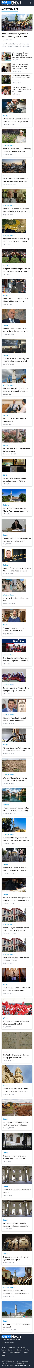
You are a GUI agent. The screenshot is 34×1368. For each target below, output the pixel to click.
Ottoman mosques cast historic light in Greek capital (16, 1258)
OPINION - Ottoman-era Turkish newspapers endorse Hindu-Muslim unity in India (16, 1056)
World (5, 175)
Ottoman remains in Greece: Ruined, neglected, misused (14, 1157)
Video (4, 1353)
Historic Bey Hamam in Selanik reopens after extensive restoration (20, 66)
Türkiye (5, 116)
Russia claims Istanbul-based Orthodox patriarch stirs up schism (21, 89)
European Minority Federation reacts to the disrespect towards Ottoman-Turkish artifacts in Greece (16, 839)
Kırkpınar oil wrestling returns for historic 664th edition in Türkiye (16, 269)
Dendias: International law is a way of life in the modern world (15, 329)
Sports (5, 265)
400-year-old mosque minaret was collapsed (16, 1325)
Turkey (27, 1350)
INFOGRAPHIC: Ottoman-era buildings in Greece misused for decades (16, 1224)
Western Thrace (8, 146)
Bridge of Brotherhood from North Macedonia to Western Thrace (17, 569)
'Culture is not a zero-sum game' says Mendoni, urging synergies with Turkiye (16, 359)
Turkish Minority (14, 1353)
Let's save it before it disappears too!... (16, 599)
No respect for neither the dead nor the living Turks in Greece (15, 1123)
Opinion (6, 565)
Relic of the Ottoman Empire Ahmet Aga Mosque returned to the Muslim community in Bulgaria (16, 509)
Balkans (6, 505)
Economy (11, 1350)
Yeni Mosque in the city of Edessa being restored (16, 449)
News (3, 1347)
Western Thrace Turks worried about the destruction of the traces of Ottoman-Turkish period (16, 779)
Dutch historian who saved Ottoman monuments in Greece (16, 1291)
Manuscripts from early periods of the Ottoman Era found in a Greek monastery (16, 899)
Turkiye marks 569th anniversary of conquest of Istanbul (16, 1022)
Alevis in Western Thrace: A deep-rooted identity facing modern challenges (16, 240)
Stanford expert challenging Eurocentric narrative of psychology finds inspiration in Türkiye (15, 629)
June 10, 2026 (16, 82)
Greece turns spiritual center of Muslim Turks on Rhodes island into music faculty (15, 869)
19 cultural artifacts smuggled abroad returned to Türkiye (15, 479)
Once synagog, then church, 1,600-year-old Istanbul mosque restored (17, 989)
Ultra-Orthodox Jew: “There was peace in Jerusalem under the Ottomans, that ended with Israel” (16, 180)
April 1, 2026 (16, 94)
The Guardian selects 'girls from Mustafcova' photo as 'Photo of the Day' (16, 659)
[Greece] (6, 67)
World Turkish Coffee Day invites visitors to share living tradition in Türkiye (16, 120)
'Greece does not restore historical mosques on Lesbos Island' (17, 539)
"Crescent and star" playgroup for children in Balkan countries (16, 749)
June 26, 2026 (16, 71)
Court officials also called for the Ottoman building (16, 958)
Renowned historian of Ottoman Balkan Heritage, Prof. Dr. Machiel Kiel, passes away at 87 (16, 210)
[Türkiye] (6, 56)
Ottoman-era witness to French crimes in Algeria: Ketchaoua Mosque (15, 1090)
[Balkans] (6, 79)
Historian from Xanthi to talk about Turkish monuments (14, 719)
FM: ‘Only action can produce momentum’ (14, 419)
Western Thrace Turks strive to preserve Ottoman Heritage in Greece (15, 389)
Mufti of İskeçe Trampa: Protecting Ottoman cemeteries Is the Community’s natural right (17, 150)
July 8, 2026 (15, 60)
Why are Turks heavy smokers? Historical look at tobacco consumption (15, 300)
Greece (5, 325)
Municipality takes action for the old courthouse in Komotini (16, 929)
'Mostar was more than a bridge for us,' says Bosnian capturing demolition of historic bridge (16, 809)
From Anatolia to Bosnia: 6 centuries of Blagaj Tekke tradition (21, 78)
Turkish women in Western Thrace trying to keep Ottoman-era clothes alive (16, 689)
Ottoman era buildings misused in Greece (17, 1190)
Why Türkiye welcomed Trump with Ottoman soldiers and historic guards (22, 55)
